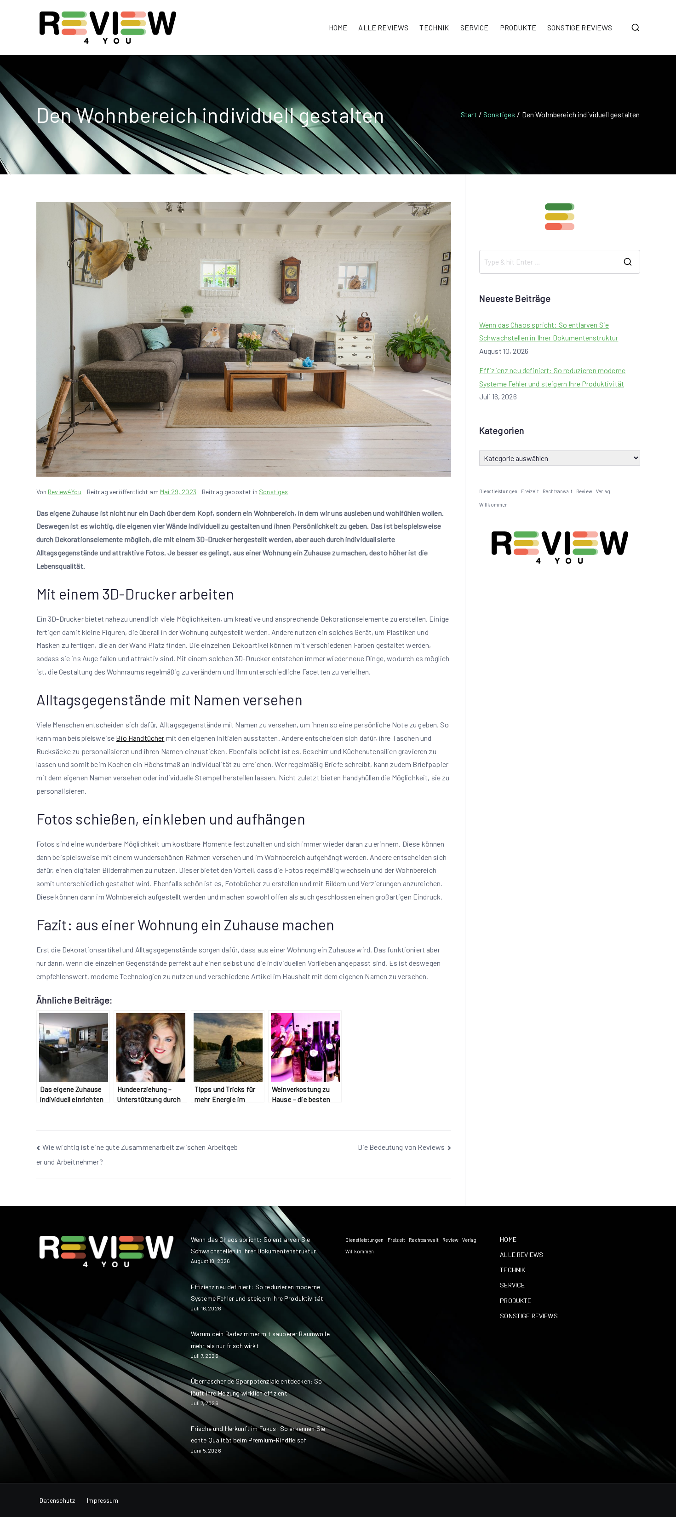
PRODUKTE (518, 27)
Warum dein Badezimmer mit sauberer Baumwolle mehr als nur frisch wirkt (260, 1339)
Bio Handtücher (140, 737)
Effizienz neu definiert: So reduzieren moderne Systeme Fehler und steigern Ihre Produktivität (552, 377)
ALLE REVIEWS (383, 27)
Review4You (64, 492)
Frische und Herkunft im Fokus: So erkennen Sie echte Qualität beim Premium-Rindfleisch (258, 1434)
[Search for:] (560, 261)
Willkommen (493, 505)
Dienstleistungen (498, 491)
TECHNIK (434, 27)
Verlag (603, 491)
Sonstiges (273, 492)
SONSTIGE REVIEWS (580, 27)
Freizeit (530, 491)
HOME (338, 27)
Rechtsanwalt (558, 491)
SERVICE (474, 27)
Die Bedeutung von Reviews (401, 1146)
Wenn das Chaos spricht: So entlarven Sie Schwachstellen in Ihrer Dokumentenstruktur (549, 331)
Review (584, 491)
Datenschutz (57, 1500)
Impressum (102, 1500)
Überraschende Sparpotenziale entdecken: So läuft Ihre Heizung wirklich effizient (256, 1386)
